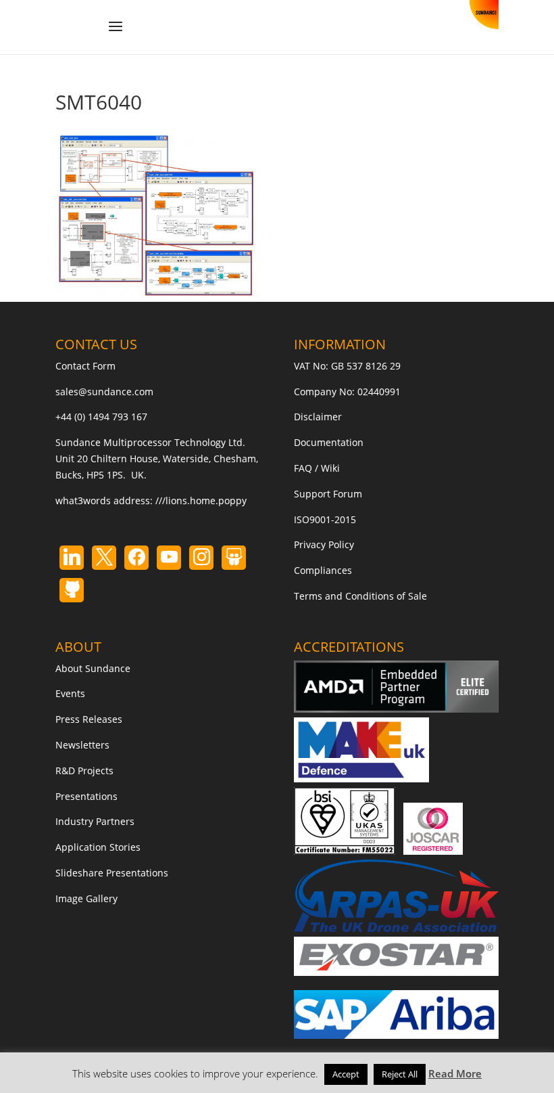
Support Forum (328, 493)
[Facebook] (136, 557)
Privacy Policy (324, 544)
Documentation (328, 442)
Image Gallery (86, 898)
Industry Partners (94, 821)
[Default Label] (71, 557)
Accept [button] (345, 1074)
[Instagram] (169, 557)
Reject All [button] (400, 1074)
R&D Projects (84, 770)
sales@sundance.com (104, 391)
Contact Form (85, 365)
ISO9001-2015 (325, 519)
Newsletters (82, 744)
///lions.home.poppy (201, 500)
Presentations (86, 796)
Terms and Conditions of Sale (360, 595)
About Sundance (92, 668)
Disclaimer (318, 416)
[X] (104, 557)
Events (70, 693)
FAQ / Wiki (317, 468)
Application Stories (98, 847)
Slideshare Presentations (111, 872)
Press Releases (88, 719)
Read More (455, 1073)
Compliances (323, 570)
